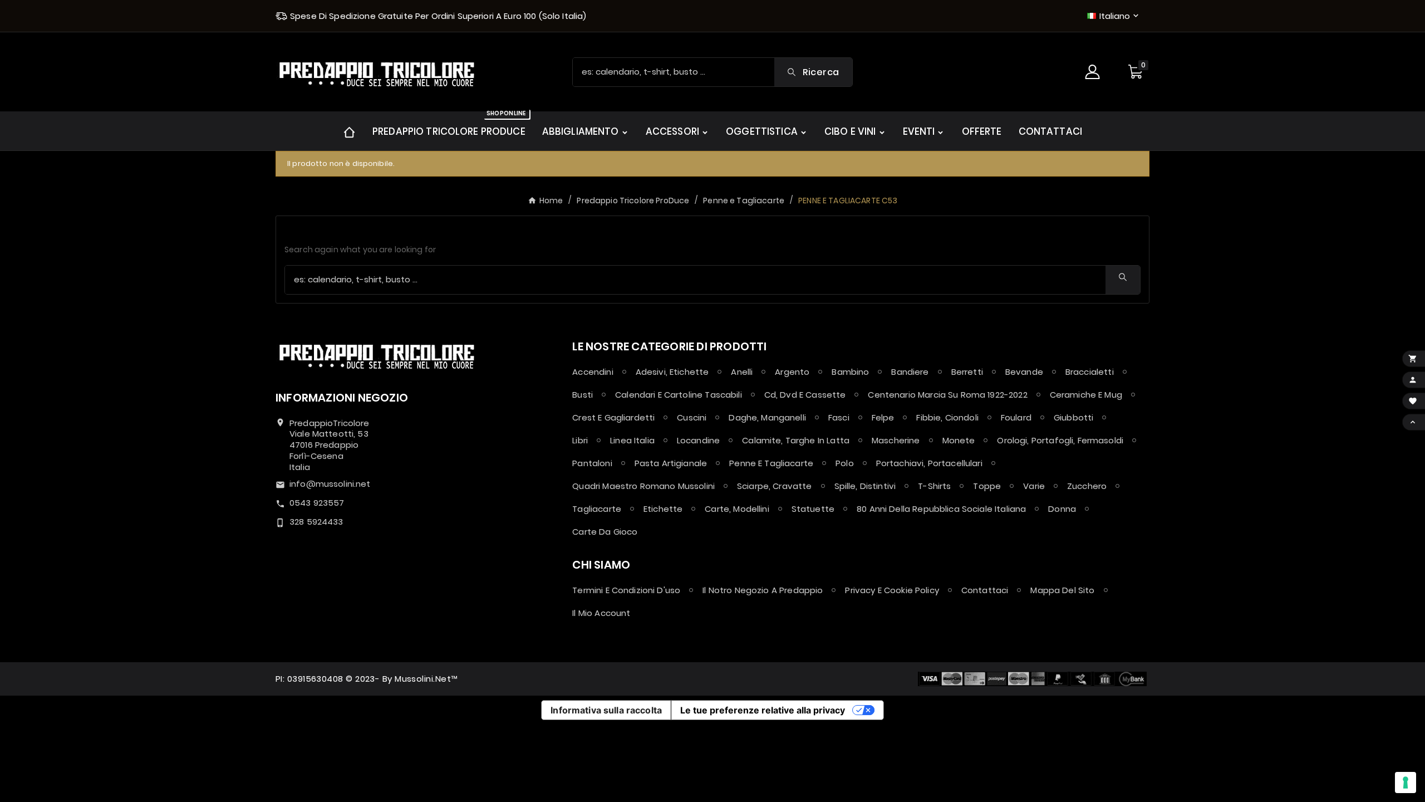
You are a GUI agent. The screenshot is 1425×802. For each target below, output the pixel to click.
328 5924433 (316, 521)
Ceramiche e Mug (1086, 394)
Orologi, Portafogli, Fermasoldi (1060, 440)
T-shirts (934, 486)
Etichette (662, 509)
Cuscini (691, 417)
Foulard (1016, 417)
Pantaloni (592, 463)
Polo (845, 463)
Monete (958, 440)
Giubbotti (1073, 417)
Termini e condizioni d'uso (626, 590)
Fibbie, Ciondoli (947, 417)
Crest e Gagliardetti (613, 417)
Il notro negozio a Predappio (762, 590)
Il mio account (601, 613)
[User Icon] (1094, 72)
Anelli (742, 372)
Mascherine (896, 440)
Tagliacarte (596, 509)
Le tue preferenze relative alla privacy (762, 710)
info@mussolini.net (330, 484)
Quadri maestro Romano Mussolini (643, 486)
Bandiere (909, 372)
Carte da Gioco (604, 531)
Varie (1034, 486)
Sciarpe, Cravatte (774, 486)
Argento (792, 372)
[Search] (1122, 277)
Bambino (850, 372)
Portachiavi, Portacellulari (929, 463)
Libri (580, 440)
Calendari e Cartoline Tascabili (678, 394)
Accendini (592, 372)
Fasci (838, 417)
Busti (582, 394)
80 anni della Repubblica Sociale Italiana (941, 509)
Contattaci (985, 590)
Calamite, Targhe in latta (795, 440)
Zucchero (1087, 486)
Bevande (1024, 372)
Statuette (813, 509)
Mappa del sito (1062, 590)
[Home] (349, 131)
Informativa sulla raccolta (606, 710)
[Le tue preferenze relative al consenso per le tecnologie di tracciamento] (1405, 782)
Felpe (883, 417)
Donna (1062, 509)
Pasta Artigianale (671, 463)
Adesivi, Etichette (672, 372)
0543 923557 (317, 502)
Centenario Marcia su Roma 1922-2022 (947, 394)
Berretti (967, 372)
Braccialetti (1089, 372)
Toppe (987, 486)
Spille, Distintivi (865, 486)
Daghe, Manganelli (767, 417)
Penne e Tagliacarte (771, 463)
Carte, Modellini (737, 509)
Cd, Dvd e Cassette (805, 394)
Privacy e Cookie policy (891, 590)
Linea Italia (632, 440)
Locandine (698, 440)
